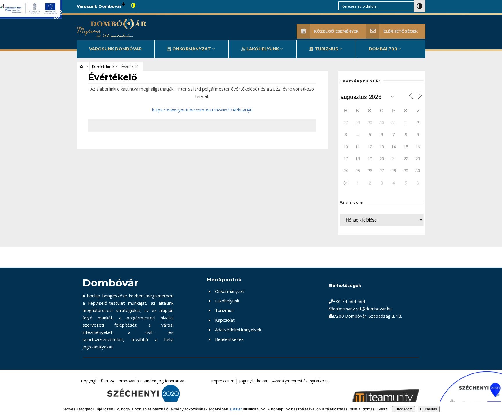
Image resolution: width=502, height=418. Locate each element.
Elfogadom (404, 409)
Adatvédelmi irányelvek (238, 329)
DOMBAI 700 (383, 49)
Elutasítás (428, 409)
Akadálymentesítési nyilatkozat (301, 381)
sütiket (236, 409)
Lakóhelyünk (262, 49)
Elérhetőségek (400, 31)
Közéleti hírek (103, 66)
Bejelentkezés (229, 339)
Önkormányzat (191, 49)
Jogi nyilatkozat (253, 381)
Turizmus (326, 49)
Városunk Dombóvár (115, 49)
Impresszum (222, 381)
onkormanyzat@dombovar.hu (362, 308)
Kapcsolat (225, 320)
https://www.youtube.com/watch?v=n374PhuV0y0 (202, 110)
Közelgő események (336, 31)
